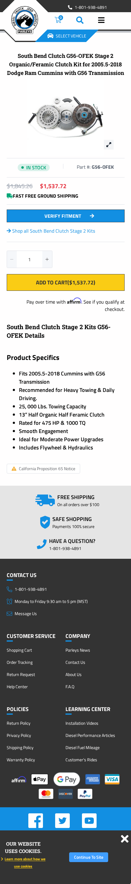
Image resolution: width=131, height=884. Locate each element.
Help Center (17, 686)
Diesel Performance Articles (90, 735)
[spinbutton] (29, 259)
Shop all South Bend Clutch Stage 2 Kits (53, 230)
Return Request (21, 674)
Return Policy (18, 723)
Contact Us (75, 662)
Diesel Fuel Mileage (83, 747)
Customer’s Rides (81, 759)
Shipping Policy (20, 747)
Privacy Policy (19, 735)
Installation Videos (82, 723)
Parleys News (78, 650)
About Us (74, 674)
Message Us (26, 613)
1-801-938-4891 (91, 7)
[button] (12, 259)
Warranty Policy (21, 759)
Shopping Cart (19, 650)
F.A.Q (70, 686)
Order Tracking (20, 662)
